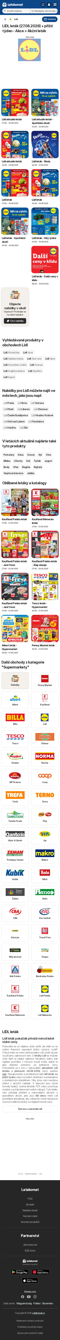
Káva (20, 454)
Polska (36, 1303)
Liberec (23, 409)
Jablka (30, 473)
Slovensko (47, 1303)
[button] (49, 4)
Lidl (11, 352)
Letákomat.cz (38, 1313)
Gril (28, 460)
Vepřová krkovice (13, 473)
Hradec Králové (42, 415)
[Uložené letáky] (43, 4)
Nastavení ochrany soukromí (30, 1320)
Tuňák (37, 460)
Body (6, 467)
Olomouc (41, 409)
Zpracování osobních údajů (30, 1333)
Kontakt (30, 1204)
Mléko (7, 460)
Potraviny (9, 454)
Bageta (26, 467)
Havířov (10, 427)
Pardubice (36, 421)
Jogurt (48, 460)
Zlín (24, 427)
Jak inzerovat (30, 1244)
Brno (22, 403)
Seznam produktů (30, 1221)
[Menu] (55, 4)
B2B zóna (30, 1250)
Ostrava (37, 403)
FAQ (30, 1198)
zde (4, 1074)
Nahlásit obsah (30, 1210)
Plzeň (9, 409)
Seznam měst (30, 1216)
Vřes (15, 467)
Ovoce (31, 454)
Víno (48, 454)
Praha (9, 403)
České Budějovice (16, 415)
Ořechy (18, 460)
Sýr (40, 454)
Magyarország (24, 1303)
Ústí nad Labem (14, 421)
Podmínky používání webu (30, 1327)
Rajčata (38, 467)
